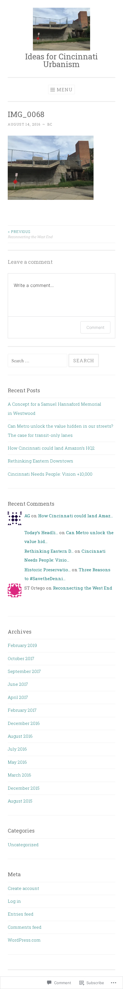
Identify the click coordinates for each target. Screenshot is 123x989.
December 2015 (23, 788)
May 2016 (17, 762)
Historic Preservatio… (47, 569)
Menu (65, 90)
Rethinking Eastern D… (49, 551)
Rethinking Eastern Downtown (40, 461)
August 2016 (20, 736)
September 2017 (24, 671)
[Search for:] (38, 360)
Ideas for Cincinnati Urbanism (61, 60)
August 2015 (20, 801)
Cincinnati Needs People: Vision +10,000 (50, 474)
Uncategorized (23, 844)
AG (27, 515)
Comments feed (24, 927)
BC (49, 124)
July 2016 (17, 749)
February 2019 (22, 645)
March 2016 (19, 775)
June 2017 (18, 684)
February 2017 (22, 710)
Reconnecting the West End (30, 234)
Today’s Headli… (41, 532)
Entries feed (20, 914)
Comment (95, 327)
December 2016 (24, 723)
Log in (14, 901)
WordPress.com (24, 940)
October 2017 (21, 658)
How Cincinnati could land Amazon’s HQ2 (51, 448)
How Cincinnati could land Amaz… (75, 515)
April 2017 (18, 697)
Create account (23, 888)
